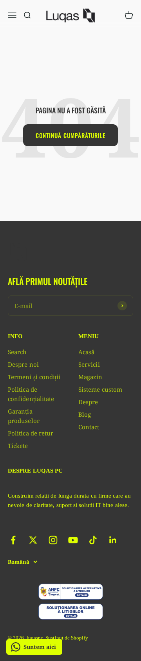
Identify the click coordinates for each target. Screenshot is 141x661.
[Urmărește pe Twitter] (33, 540)
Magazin (90, 377)
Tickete (18, 446)
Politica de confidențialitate (31, 394)
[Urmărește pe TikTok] (93, 540)
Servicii (89, 364)
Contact (88, 427)
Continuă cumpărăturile (70, 135)
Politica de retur (30, 433)
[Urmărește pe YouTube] (73, 540)
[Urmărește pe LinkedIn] (113, 540)
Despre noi (23, 364)
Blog (84, 414)
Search (17, 352)
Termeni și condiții (34, 377)
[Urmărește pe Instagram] (53, 540)
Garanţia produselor (24, 416)
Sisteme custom (100, 389)
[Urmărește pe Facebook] (13, 540)
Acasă (86, 352)
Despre (88, 402)
